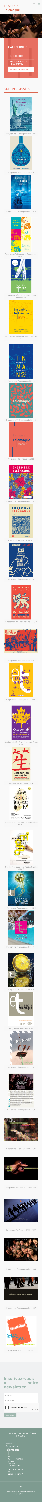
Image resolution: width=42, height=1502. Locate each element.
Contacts (11, 1434)
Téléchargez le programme (18, 62)
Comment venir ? (15, 1474)
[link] (21, 116)
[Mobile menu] (39, 3)
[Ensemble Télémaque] (12, 7)
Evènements (16, 56)
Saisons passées (19, 69)
